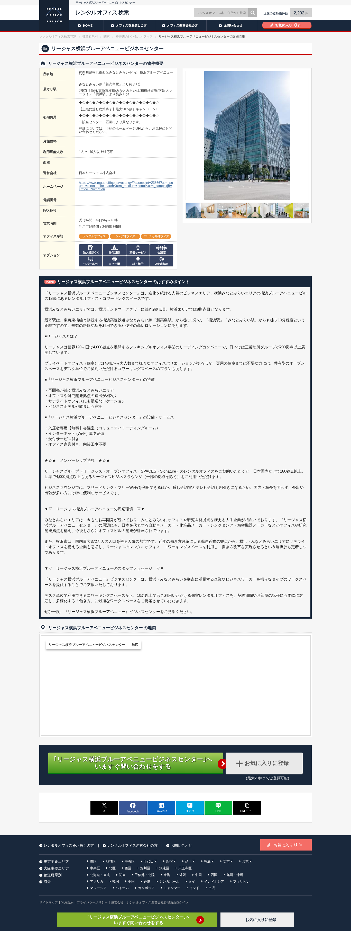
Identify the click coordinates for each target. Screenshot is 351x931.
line (218, 808)
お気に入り (288, 844)
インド (194, 888)
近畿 (182, 875)
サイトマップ (48, 902)
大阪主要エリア (56, 868)
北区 (112, 868)
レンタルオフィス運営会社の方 (180, 25)
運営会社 (117, 902)
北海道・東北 (100, 875)
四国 (214, 875)
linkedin (161, 808)
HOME (71, 25)
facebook (133, 808)
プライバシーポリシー (92, 902)
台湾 (211, 888)
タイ (191, 881)
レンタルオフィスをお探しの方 (129, 25)
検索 (252, 12)
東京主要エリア (56, 862)
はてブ (190, 808)
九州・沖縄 (234, 875)
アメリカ (96, 881)
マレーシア (98, 888)
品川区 (190, 861)
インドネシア (214, 881)
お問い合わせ (232, 25)
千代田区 (150, 861)
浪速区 (164, 868)
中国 (198, 875)
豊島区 (209, 861)
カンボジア (146, 888)
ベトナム (122, 888)
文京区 (228, 861)
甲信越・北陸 (145, 875)
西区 (128, 868)
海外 (47, 882)
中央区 (130, 861)
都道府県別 (90, 36)
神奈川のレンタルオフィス (134, 36)
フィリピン (241, 881)
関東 (107, 36)
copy (247, 808)
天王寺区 (185, 868)
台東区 (247, 861)
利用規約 (67, 902)
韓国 (115, 881)
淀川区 (145, 868)
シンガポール (169, 881)
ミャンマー (172, 888)
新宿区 (171, 861)
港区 (93, 861)
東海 (167, 875)
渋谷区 (111, 861)
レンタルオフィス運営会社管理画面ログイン (157, 902)
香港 (147, 881)
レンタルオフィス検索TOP (57, 36)
